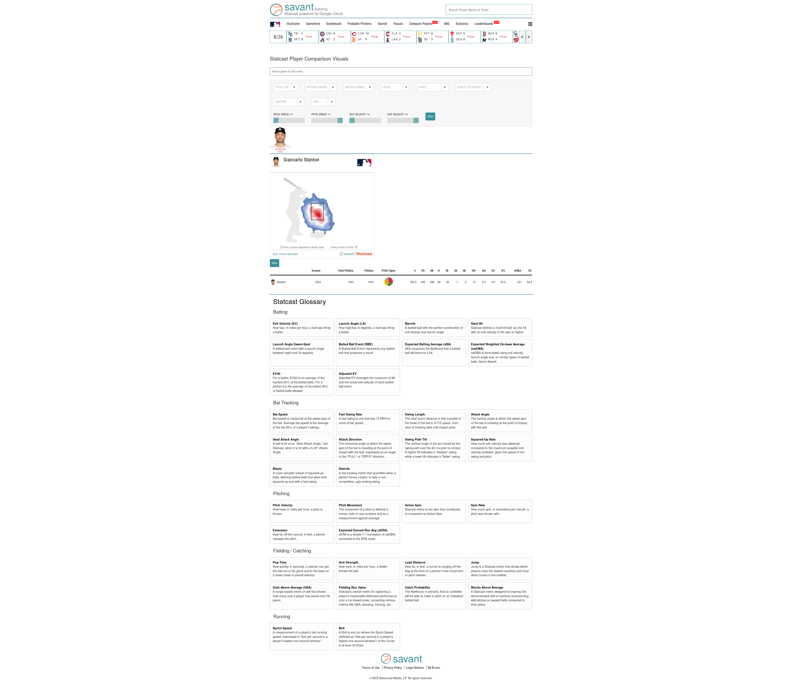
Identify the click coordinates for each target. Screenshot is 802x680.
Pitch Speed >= (282, 114)
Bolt (342, 628)
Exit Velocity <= (397, 114)
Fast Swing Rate (350, 414)
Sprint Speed (282, 628)
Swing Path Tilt (416, 439)
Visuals (398, 24)
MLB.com (434, 667)
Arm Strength (348, 562)
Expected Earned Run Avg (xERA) (363, 530)
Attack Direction (350, 439)
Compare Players (420, 24)
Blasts (277, 468)
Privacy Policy (393, 667)
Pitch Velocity (283, 505)
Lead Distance (415, 562)
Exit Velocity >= (359, 114)
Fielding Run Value (352, 587)
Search (382, 24)
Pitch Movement (350, 505)
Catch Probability (417, 587)
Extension (280, 530)
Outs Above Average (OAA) (292, 587)
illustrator (293, 24)
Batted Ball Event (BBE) (356, 344)
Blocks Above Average (487, 587)
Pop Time (280, 562)
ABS (446, 24)
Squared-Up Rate (483, 439)
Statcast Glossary (299, 301)
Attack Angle (480, 414)
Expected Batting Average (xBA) (428, 344)
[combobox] (489, 9)
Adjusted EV (348, 373)
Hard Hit (477, 323)
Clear (430, 116)
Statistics (462, 24)
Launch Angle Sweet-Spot (291, 344)
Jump (475, 562)
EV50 (276, 373)
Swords (344, 468)
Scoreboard (333, 24)
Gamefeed (313, 24)
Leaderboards (487, 24)
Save (274, 263)
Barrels (410, 323)
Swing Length (415, 414)
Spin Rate (478, 505)
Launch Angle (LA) (352, 323)
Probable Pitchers (360, 24)
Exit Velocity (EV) (285, 323)
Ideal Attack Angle (286, 439)
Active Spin (413, 505)
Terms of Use (371, 667)
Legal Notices (415, 667)
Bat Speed (280, 414)
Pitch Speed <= (320, 114)
